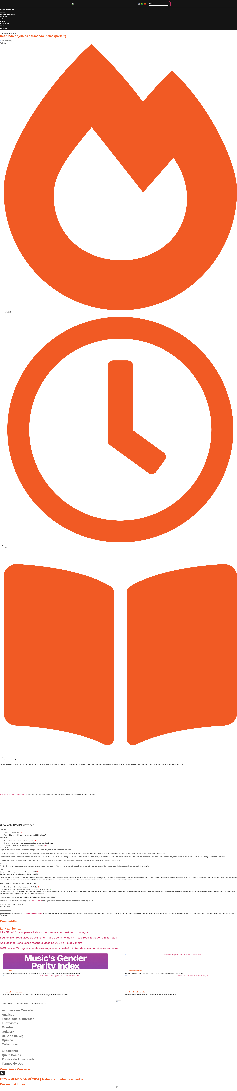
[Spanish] (145, 4)
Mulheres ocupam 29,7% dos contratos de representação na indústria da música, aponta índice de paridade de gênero (41, 973)
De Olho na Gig (13, 1035)
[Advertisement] (118, 780)
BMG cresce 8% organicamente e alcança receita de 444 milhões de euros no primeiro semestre (59, 948)
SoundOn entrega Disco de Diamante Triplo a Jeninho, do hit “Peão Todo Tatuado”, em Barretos (58, 937)
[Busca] (158, 4)
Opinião (7, 1040)
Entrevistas (10, 1023)
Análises (9, 971)
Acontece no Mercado (136, 971)
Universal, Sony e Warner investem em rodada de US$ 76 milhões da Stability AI (151, 994)
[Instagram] (2, 1073)
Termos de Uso (12, 1063)
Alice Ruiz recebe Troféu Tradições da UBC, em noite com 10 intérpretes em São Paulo (154, 973)
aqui (44, 845)
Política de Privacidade (18, 1059)
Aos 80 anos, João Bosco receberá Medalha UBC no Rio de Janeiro (41, 942)
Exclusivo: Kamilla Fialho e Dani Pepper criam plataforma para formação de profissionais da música (35, 994)
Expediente (10, 1050)
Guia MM (8, 1031)
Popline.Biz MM (36, 901)
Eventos (8, 1027)
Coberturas (10, 1044)
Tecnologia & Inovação (137, 992)
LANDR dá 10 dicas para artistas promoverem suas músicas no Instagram (45, 932)
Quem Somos (11, 1055)
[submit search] (170, 3)
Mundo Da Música (10, 33)
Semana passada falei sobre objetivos (13, 794)
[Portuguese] (142, 4)
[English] (139, 4)
